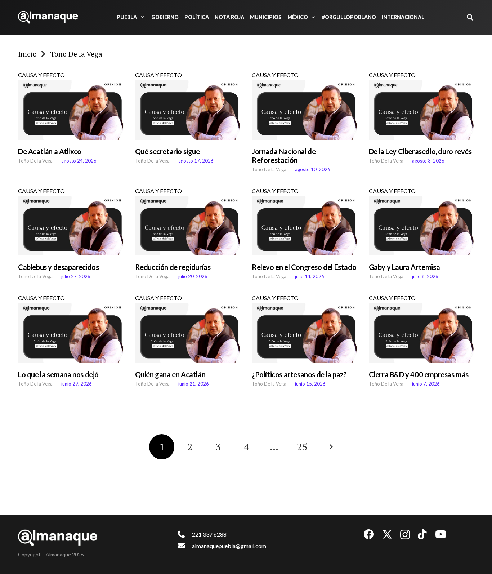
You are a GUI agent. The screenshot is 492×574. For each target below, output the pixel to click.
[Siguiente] (330, 446)
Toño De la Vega (35, 161)
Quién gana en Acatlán (170, 374)
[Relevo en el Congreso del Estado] (304, 226)
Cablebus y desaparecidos (58, 267)
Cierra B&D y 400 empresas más (419, 374)
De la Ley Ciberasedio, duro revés (420, 151)
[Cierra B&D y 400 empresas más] (421, 333)
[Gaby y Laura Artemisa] (421, 226)
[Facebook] (369, 534)
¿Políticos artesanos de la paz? (299, 374)
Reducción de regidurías (173, 267)
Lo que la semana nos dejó (58, 374)
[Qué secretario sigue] (188, 110)
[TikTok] (422, 534)
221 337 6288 (209, 534)
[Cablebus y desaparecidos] (71, 226)
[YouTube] (441, 534)
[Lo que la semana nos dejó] (71, 333)
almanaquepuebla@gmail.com (229, 545)
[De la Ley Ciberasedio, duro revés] (421, 110)
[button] (141, 17)
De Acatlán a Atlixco (49, 151)
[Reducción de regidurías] (188, 226)
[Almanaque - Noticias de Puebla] (48, 17)
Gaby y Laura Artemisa (404, 267)
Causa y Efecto (41, 74)
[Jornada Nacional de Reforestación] (304, 110)
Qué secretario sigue (167, 151)
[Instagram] (405, 534)
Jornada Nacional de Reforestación (284, 155)
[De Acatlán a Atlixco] (71, 110)
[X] (387, 534)
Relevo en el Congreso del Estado (304, 267)
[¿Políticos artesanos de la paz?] (304, 333)
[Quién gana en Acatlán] (188, 333)
